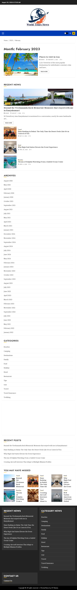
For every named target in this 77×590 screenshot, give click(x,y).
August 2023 (8, 283)
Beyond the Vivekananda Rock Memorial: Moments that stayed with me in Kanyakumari (35, 446)
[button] (3, 33)
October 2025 (8, 201)
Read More (44, 71)
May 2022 (7, 324)
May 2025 (7, 218)
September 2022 (9, 312)
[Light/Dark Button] (66, 33)
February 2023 (9, 304)
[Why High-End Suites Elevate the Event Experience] (10, 147)
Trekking (7, 397)
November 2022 (9, 308)
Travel (8, 73)
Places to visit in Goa (49, 57)
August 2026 (8, 181)
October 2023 (8, 275)
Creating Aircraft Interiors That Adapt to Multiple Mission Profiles (27, 462)
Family (6, 359)
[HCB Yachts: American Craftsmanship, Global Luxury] (56, 495)
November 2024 (9, 238)
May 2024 (7, 259)
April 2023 (7, 295)
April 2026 (7, 189)
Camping (7, 351)
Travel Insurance (10, 393)
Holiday (6, 368)
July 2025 (7, 213)
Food (5, 364)
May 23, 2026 (23, 136)
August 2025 (8, 209)
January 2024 (8, 267)
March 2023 (8, 300)
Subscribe (73, 33)
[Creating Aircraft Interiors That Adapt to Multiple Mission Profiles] (33, 495)
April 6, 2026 (23, 164)
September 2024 (9, 242)
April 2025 (7, 222)
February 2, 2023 (53, 60)
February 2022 (9, 328)
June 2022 (7, 320)
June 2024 (7, 254)
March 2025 (8, 226)
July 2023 (7, 287)
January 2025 (8, 230)
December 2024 (9, 234)
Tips (5, 380)
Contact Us (8, 581)
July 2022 (7, 316)
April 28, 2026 (24, 150)
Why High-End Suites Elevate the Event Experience (38, 147)
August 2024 (8, 246)
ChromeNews (44, 588)
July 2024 (7, 250)
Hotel (19, 145)
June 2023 (7, 291)
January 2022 (8, 332)
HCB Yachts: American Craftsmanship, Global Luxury (70, 498)
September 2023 (9, 279)
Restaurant (8, 376)
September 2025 (9, 205)
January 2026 (8, 197)
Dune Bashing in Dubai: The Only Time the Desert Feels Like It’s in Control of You (43, 132)
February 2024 (9, 263)
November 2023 (9, 271)
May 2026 (7, 185)
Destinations (8, 355)
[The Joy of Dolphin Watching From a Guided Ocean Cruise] (10, 162)
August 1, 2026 (16, 113)
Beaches (20, 160)
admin (43, 60)
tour (5, 385)
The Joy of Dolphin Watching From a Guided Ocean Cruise (40, 162)
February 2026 (9, 193)
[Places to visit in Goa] (21, 64)
